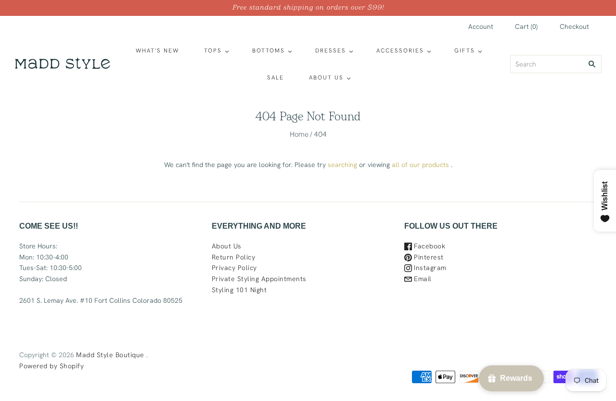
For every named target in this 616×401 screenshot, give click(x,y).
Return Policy (234, 257)
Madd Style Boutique (110, 354)
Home (299, 134)
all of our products (420, 164)
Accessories (400, 50)
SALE (275, 77)
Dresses (330, 50)
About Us (326, 77)
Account (480, 26)
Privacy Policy (234, 267)
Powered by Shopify (51, 366)
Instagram (429, 267)
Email (422, 278)
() (526, 26)
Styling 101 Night (239, 289)
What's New (157, 50)
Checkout (574, 26)
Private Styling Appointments (259, 278)
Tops (213, 50)
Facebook (429, 246)
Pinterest (428, 257)
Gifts (464, 50)
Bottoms (268, 50)
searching (342, 164)
